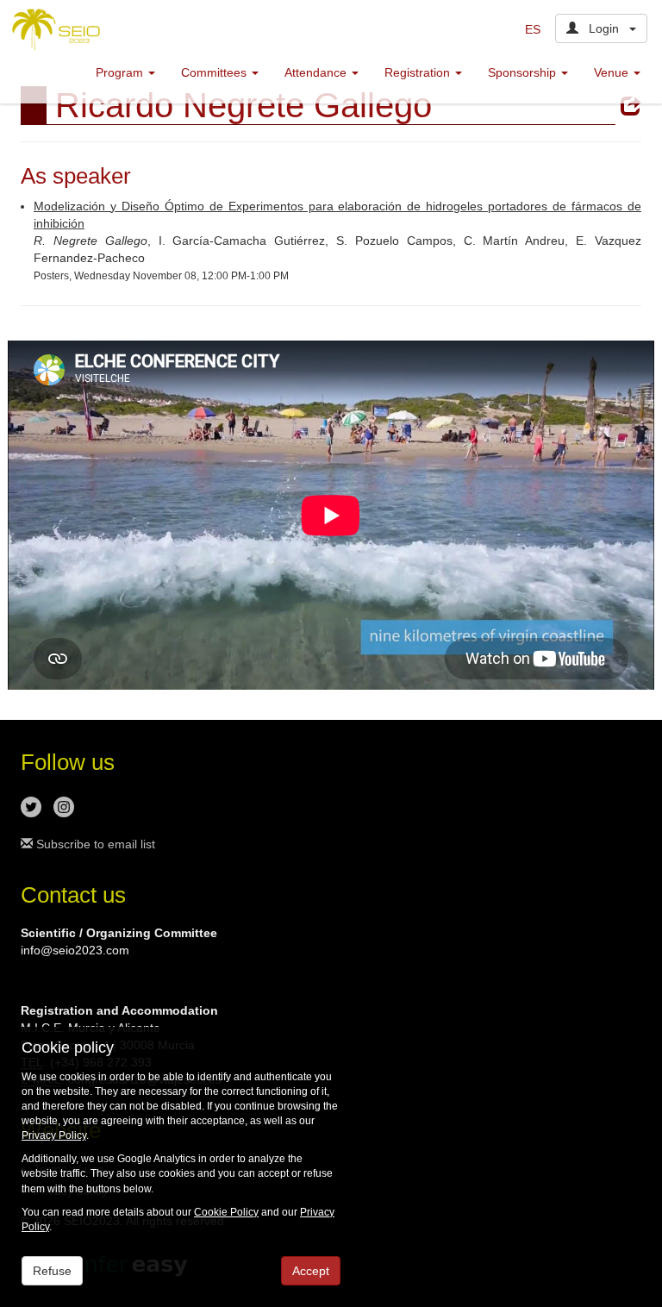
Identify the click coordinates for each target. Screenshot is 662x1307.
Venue (613, 72)
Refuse (52, 1271)
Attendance (317, 72)
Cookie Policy (226, 1212)
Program (121, 72)
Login (603, 28)
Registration (418, 72)
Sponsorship (523, 72)
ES (532, 29)
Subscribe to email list (94, 844)
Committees (215, 72)
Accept (310, 1271)
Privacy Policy (54, 1135)
